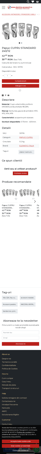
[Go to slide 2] (21, 43)
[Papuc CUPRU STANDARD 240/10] (10, 193)
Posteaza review (20, 173)
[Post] (3, 95)
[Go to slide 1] (19, 43)
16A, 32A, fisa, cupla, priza (12, 298)
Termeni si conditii (9, 362)
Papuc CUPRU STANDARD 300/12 (25, 206)
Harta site (6, 408)
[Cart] (37, 1)
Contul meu (7, 424)
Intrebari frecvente (10, 405)
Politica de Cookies (9, 369)
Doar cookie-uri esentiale (20, 446)
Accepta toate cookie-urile (21, 441)
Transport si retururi (10, 388)
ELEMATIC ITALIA (26, 146)
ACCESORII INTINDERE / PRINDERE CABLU (19, 14)
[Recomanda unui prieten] (9, 95)
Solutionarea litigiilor (10, 415)
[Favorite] (33, 1)
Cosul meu (6, 382)
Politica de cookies (24, 432)
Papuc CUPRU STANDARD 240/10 (8, 206)
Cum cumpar (7, 378)
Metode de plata (9, 385)
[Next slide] (34, 201)
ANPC (4, 411)
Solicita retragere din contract (14, 398)
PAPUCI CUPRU (26, 137)
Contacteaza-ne (8, 401)
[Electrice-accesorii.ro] (23, 7)
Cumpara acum (20, 81)
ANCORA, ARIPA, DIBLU (30, 304)
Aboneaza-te (20, 344)
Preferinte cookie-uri (20, 450)
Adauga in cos (20, 86)
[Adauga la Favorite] (20, 91)
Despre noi (6, 359)
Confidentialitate (9, 365)
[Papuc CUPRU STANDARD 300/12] (27, 193)
